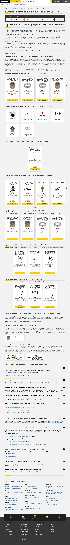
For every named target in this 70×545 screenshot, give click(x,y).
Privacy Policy (20, 543)
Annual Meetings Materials (25, 527)
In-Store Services (9, 532)
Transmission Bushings (25, 31)
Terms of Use (26, 543)
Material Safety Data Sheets (26, 536)
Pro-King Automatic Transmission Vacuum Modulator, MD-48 (16, 358)
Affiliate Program (24, 526)
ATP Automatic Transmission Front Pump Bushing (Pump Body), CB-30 (20, 413)
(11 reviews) (12, 201)
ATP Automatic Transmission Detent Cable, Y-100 (36, 46)
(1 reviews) (57, 98)
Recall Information (9, 536)
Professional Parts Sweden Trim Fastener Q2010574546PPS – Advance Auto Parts (54, 493)
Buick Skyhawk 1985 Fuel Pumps (52, 504)
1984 (25, 63)
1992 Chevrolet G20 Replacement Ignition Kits (13, 486)
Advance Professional (39, 524)
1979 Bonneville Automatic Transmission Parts (23, 422)
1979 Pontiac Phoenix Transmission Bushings (34, 67)
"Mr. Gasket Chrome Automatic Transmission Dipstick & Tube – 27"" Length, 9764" (22, 372)
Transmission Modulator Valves (11, 31)
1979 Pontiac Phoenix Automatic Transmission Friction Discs (14, 68)
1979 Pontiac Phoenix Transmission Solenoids (55, 70)
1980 (14, 63)
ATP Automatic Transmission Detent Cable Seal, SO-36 (17, 407)
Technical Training (38, 534)
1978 (12, 63)
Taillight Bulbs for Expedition (31, 488)
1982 (19, 63)
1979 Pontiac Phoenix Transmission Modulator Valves (55, 68)
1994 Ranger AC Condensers (30, 486)
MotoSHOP (37, 526)
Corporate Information (25, 531)
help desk (35, 464)
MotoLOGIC (37, 527)
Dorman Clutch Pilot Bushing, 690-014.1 (14, 409)
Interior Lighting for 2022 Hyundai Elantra (33, 508)
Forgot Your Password (10, 527)
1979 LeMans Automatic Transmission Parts (24, 423)
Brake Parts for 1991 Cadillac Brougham (12, 500)
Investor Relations (24, 534)
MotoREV (37, 529)
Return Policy (8, 537)
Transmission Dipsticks (60, 30)
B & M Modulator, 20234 (14, 438)
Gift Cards (22, 532)
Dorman (6, 37)
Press (22, 537)
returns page (40, 473)
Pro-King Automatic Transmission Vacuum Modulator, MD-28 (37, 358)
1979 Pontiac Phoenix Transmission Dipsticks (34, 69)
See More (12, 94)
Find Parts (60, 19)
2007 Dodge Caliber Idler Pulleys (52, 500)
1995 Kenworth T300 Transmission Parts (33, 492)
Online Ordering (38, 531)
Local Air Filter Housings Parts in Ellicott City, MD (14, 509)
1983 (21, 63)
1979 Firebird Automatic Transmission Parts (42, 422)
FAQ (7, 526)
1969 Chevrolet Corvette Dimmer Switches (13, 488)
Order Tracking (9, 534)
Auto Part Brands (24, 524)
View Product (12, 100)
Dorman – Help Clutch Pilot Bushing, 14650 (17, 339)
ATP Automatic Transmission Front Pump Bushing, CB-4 (17, 410)
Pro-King (58, 36)
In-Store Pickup (9, 531)
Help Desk (8, 529)
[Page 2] (35, 207)
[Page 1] (34, 207)
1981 (17, 63)
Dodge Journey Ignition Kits (51, 498)
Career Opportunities (25, 529)
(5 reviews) (35, 167)
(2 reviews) (42, 201)
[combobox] (36, 1)
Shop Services (37, 532)
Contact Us (8, 524)
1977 (9, 63)
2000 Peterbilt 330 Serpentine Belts (11, 504)
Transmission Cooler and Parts (20, 52)
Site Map (32, 543)
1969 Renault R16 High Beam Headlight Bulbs (34, 503)
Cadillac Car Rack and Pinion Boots (11, 498)
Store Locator (23, 539)
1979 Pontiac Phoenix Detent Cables (12, 70)
